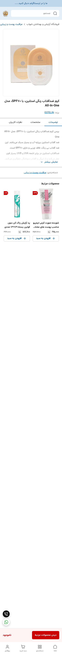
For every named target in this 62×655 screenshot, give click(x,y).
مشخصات (35, 122)
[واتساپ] (6, 622)
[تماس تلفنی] (6, 613)
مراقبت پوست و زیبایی (11, 24)
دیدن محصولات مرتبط (45, 635)
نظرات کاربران (15, 122)
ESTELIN (49, 112)
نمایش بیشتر (51, 162)
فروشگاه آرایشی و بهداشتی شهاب (43, 24)
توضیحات (53, 122)
